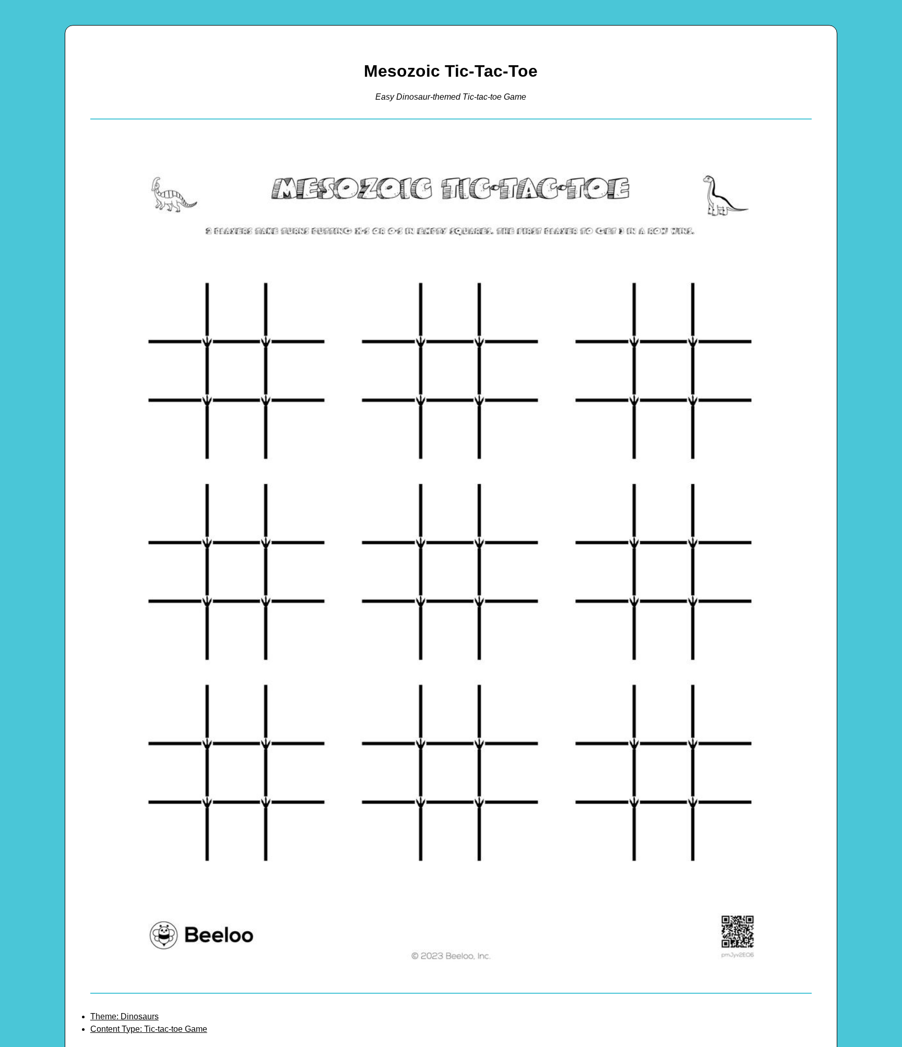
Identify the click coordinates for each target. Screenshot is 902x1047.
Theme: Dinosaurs (124, 1016)
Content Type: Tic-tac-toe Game (148, 1029)
